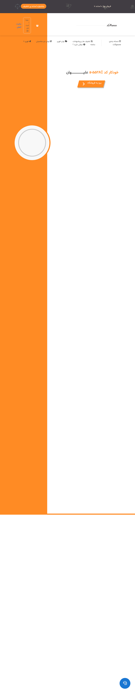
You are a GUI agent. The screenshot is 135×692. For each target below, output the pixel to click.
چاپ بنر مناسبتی (43, 41)
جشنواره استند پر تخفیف (33, 6)
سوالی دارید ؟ (78, 44)
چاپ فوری (61, 41)
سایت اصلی (18, 25)
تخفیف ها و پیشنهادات (82, 41)
